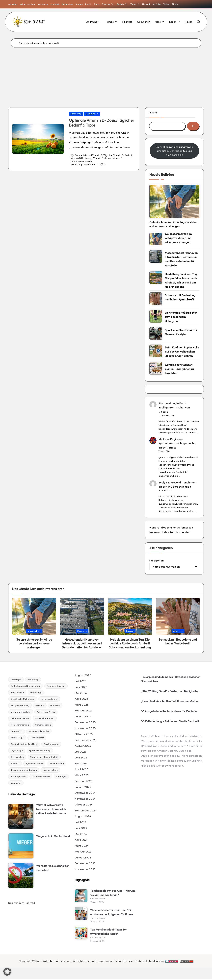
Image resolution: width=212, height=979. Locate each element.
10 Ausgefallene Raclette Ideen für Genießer (169, 711)
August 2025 (83, 745)
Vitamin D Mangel (102, 158)
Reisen (130, 630)
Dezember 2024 (85, 792)
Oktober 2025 (84, 734)
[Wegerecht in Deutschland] (20, 845)
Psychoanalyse (51, 744)
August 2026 (83, 675)
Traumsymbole (50, 770)
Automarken (185, 527)
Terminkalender (180, 532)
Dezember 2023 (85, 863)
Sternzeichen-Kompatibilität (44, 757)
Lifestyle (178, 630)
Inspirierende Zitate (20, 711)
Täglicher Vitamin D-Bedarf (117, 155)
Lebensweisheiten (20, 718)
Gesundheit (91, 113)
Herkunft (39, 705)
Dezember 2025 (85, 722)
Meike (162, 439)
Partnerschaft (37, 737)
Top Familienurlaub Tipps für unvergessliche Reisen (108, 931)
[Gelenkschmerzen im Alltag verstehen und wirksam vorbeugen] (174, 201)
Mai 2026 (81, 693)
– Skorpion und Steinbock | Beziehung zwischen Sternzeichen (170, 679)
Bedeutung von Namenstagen (25, 686)
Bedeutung (32, 679)
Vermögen (61, 776)
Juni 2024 (81, 828)
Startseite (24, 43)
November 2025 (85, 728)
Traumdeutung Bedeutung (24, 770)
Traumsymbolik (18, 776)
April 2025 (81, 769)
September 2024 (86, 810)
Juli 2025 (80, 751)
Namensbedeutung (44, 718)
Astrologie (16, 679)
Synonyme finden (34, 763)
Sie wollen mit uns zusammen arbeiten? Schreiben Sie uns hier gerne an (174, 150)
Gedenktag (36, 692)
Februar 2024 (83, 851)
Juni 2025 (81, 757)
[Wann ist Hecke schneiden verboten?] (20, 875)
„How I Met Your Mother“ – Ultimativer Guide (169, 701)
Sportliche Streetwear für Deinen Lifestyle (181, 332)
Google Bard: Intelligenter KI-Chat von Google (174, 407)
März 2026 (82, 704)
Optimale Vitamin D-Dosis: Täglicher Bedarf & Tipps (101, 122)
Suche (153, 112)
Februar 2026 (83, 710)
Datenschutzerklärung (149, 961)
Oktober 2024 (84, 804)
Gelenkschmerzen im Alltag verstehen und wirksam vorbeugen (173, 224)
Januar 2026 (83, 716)
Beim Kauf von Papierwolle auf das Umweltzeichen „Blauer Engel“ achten (182, 351)
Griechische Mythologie (22, 699)
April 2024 (81, 839)
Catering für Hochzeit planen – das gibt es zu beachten (179, 369)
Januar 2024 (83, 857)
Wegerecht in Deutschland (53, 836)
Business (82, 630)
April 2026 (81, 698)
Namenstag (16, 731)
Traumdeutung (56, 763)
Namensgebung (43, 724)
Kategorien (156, 560)
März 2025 (81, 775)
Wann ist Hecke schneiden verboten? (52, 868)
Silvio (162, 403)
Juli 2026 (80, 681)
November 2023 (85, 869)
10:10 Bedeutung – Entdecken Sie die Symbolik (170, 721)
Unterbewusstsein (41, 776)
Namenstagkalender (39, 731)
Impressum (105, 961)
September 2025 (85, 740)
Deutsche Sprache (56, 686)
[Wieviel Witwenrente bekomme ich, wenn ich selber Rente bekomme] (20, 816)
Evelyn (163, 482)
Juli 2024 (80, 822)
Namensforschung (20, 724)
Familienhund (17, 692)
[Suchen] (193, 126)
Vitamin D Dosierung (81, 158)
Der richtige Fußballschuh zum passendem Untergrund (181, 317)
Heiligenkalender (49, 699)
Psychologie (17, 750)
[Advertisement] (106, 72)
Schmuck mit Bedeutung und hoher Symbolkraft (180, 297)
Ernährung (76, 113)
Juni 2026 (81, 687)
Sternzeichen (17, 757)
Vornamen (16, 782)
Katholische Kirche (46, 711)
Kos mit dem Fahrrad (21, 902)
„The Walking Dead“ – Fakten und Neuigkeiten (170, 691)
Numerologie (17, 737)
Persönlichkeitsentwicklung (24, 744)
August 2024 (83, 816)
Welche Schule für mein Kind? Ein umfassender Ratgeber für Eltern (111, 912)
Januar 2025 (83, 787)
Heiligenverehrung (20, 705)
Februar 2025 (83, 781)
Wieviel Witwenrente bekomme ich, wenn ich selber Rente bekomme (51, 809)
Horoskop (55, 705)
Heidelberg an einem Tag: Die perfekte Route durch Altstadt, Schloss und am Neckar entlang (181, 280)
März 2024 (82, 845)
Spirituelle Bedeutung (40, 750)
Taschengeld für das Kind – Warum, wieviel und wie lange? (112, 893)
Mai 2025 (81, 763)
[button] (7, 971)
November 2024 (85, 798)
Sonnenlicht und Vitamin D (88, 155)
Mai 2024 (81, 834)
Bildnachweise (124, 961)
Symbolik (15, 763)
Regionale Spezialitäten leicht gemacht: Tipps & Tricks (177, 443)
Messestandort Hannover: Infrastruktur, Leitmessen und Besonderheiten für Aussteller (181, 259)
